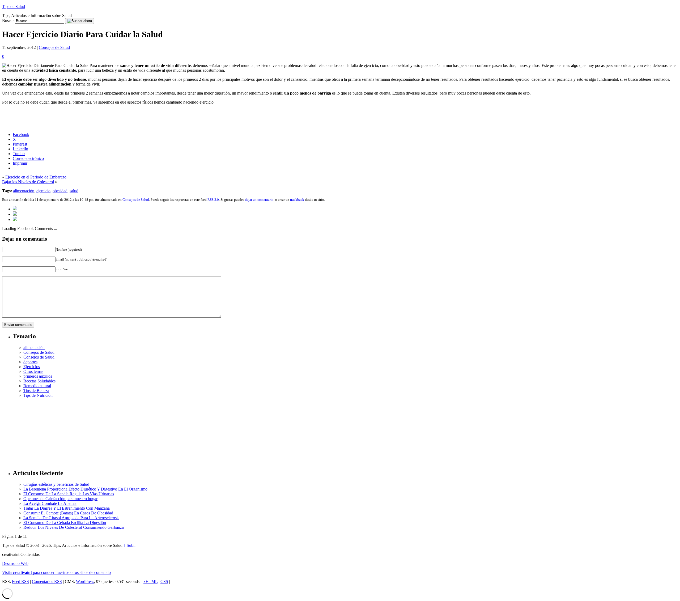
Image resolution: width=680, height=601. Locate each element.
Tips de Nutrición (38, 395)
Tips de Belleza (36, 390)
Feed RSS (20, 581)
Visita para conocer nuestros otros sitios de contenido (56, 572)
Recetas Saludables (39, 381)
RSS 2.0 (213, 200)
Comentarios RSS (47, 581)
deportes (30, 362)
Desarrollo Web (15, 563)
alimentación (23, 191)
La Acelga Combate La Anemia (49, 503)
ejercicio (43, 191)
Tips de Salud (13, 6)
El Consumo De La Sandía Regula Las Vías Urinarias (68, 494)
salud (74, 191)
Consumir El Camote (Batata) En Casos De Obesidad (68, 513)
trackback (297, 200)
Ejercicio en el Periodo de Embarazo (35, 177)
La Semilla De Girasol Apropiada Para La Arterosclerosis (71, 517)
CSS (164, 581)
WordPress (85, 581)
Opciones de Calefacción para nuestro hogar (60, 498)
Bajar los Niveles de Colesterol (28, 182)
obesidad (60, 191)
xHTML (150, 581)
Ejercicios (31, 366)
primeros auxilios (37, 376)
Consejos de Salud (54, 47)
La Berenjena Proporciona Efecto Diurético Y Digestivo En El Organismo (85, 489)
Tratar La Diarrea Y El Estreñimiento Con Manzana (66, 508)
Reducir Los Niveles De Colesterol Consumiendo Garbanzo (73, 527)
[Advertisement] (345, 431)
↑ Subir (130, 545)
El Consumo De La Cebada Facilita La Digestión (64, 522)
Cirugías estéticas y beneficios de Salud (56, 484)
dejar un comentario (259, 200)
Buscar (8, 20)
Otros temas (33, 371)
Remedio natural (37, 385)
